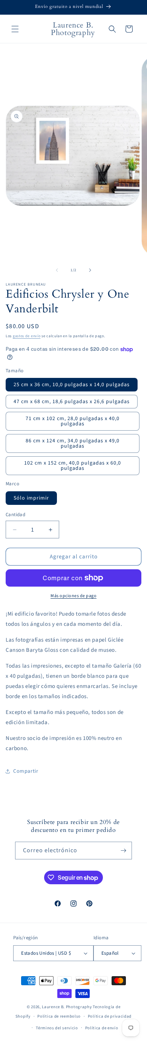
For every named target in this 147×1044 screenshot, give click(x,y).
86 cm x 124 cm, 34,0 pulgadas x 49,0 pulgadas (72, 443)
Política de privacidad (110, 1016)
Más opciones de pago (73, 596)
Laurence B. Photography (67, 1007)
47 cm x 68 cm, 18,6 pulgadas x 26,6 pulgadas (72, 401)
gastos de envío (27, 336)
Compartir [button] (25, 771)
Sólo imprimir (31, 498)
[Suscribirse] (123, 850)
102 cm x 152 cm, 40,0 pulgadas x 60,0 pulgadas (72, 465)
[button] (15, 29)
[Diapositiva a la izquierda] (57, 270)
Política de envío (101, 1028)
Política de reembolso (59, 1016)
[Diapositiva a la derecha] (90, 270)
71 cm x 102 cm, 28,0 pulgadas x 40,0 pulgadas (72, 421)
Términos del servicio (57, 1028)
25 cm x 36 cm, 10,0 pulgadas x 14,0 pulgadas (72, 384)
